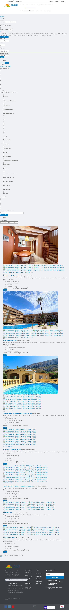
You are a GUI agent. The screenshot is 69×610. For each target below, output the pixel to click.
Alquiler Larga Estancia (45, 5)
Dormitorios (4, 53)
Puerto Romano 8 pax (10, 340)
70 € (9, 353)
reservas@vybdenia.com (15, 585)
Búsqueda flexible (6, 26)
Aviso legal (39, 580)
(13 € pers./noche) (22, 288)
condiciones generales (52, 583)
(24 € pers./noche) (23, 523)
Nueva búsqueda (5, 66)
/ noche (13, 288)
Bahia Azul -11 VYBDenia (10, 276)
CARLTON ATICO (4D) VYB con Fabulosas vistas (18, 486)
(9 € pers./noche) (22, 353)
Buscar (2, 17)
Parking (5, 152)
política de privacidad (54, 582)
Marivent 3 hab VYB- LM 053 (12, 450)
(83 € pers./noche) (23, 550)
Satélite (5, 144)
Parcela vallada (8, 181)
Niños (2, 43)
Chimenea (6, 189)
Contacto (47, 11)
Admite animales (8, 113)
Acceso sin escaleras (10, 173)
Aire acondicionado (9, 101)
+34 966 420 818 (12, 584)
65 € (9, 288)
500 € (9, 550)
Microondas (7, 140)
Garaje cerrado (8, 109)
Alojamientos (30, 5)
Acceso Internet (8, 177)
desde (5, 288)
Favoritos (63, 1)
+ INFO (5, 290)
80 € (9, 425)
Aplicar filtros (4, 215)
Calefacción (7, 148)
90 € (9, 498)
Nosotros (39, 11)
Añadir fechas (4, 37)
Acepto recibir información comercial (55, 588)
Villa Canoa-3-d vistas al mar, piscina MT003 (17, 413)
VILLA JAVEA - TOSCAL (10, 538)
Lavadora (6, 165)
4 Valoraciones (7, 483)
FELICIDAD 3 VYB (8, 513)
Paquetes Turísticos (27, 11)
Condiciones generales (39, 574)
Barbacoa (6, 185)
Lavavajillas (7, 156)
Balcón (5, 194)
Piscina (5, 97)
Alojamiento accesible (10, 160)
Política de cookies (39, 577)
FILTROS (2, 18)
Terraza (6, 169)
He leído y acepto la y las (55, 582)
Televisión (6, 105)
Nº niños (2, 49)
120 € (9, 523)
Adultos (2, 39)
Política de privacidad (39, 582)
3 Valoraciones (7, 410)
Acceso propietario (54, 1)
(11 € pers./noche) (22, 425)
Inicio (22, 5)
